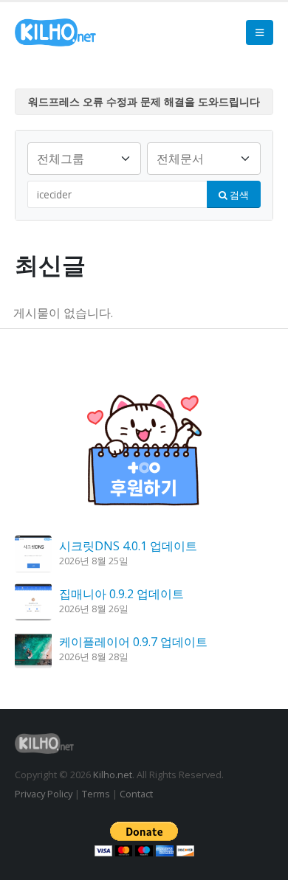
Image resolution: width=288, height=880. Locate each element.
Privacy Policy (43, 793)
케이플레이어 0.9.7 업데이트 (133, 642)
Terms (96, 793)
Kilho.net (112, 774)
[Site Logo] (55, 32)
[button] (259, 32)
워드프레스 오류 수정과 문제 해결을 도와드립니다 (144, 101)
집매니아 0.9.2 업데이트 (121, 594)
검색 (238, 194)
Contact (136, 793)
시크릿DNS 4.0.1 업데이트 (128, 546)
